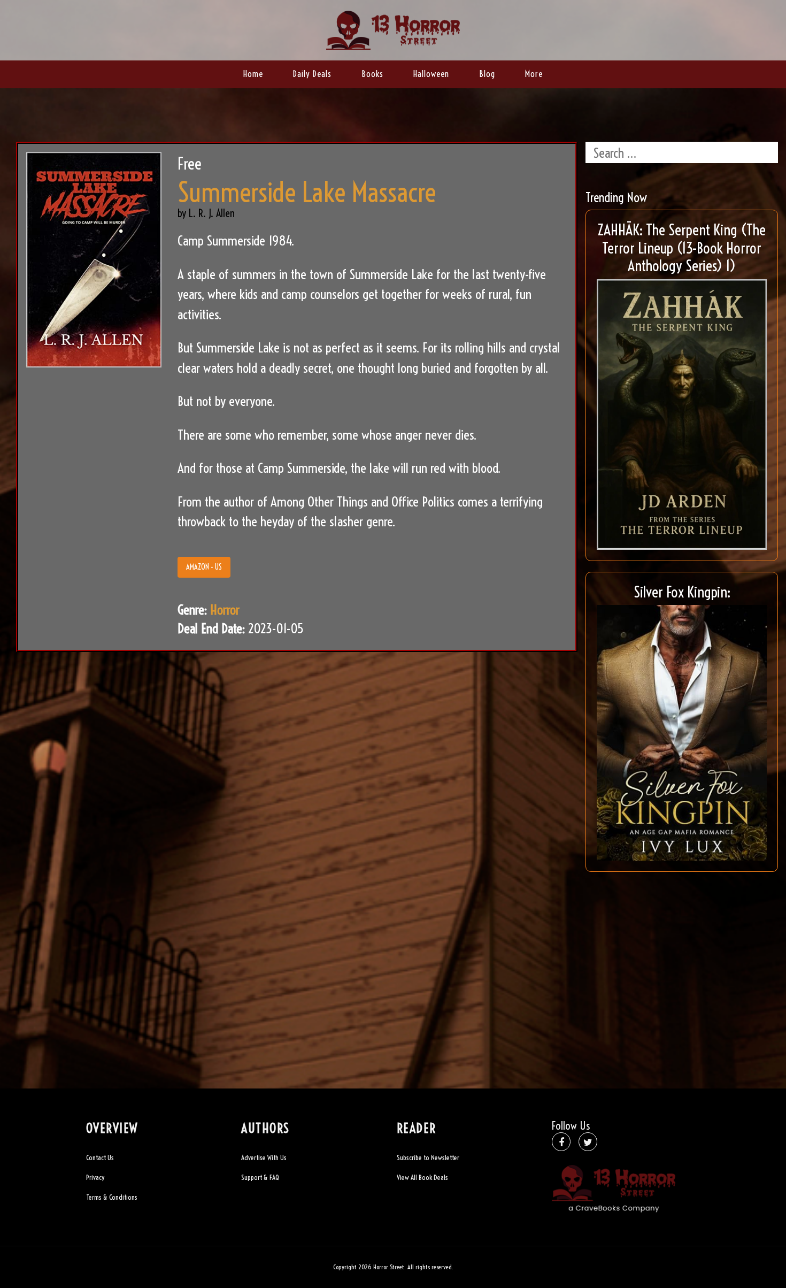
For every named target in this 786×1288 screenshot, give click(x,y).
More (534, 73)
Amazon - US (204, 567)
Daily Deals (312, 73)
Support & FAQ (260, 1177)
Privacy (95, 1177)
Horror (225, 609)
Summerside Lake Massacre (307, 192)
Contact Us (100, 1157)
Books (372, 73)
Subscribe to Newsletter (428, 1157)
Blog (487, 73)
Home (253, 73)
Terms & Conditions (111, 1197)
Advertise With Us (264, 1157)
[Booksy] (393, 28)
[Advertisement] (681, 957)
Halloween (431, 73)
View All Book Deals (422, 1177)
